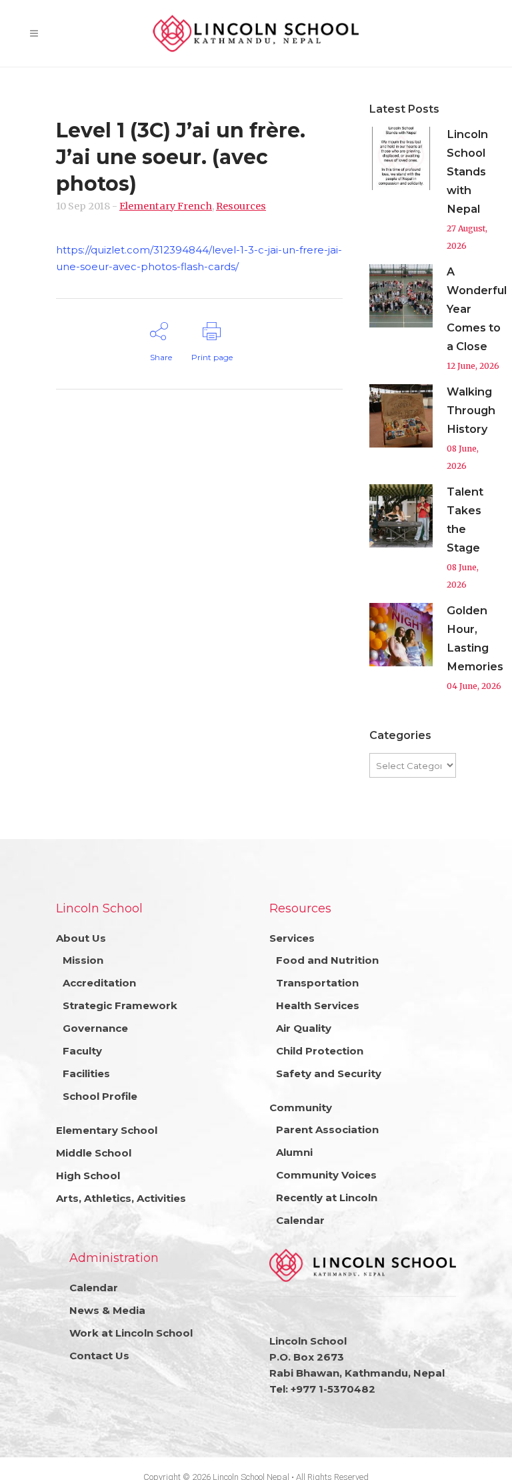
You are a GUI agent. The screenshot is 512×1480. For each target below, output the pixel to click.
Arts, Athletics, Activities (121, 1198)
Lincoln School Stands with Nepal (467, 171)
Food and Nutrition (327, 960)
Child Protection (319, 1050)
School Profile (100, 1096)
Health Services (317, 1005)
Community (300, 1107)
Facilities (86, 1073)
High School (88, 1175)
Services (292, 938)
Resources (241, 206)
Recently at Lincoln (326, 1197)
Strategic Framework (120, 1005)
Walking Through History (471, 410)
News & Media (107, 1310)
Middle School (93, 1153)
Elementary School (106, 1130)
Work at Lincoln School (131, 1333)
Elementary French (165, 206)
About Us (81, 938)
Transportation (317, 982)
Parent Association (327, 1129)
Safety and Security (328, 1073)
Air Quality (303, 1028)
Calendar (300, 1220)
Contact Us (99, 1355)
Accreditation (99, 982)
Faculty (82, 1050)
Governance (95, 1028)
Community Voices (326, 1175)
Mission (83, 960)
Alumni (294, 1152)
